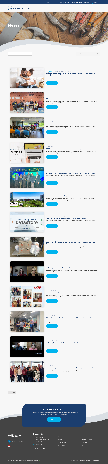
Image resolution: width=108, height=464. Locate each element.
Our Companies (61, 442)
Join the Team (51, 2)
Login (95, 2)
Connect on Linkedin (17, 441)
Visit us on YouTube (17, 446)
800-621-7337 (38, 444)
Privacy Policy (74, 460)
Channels (60, 439)
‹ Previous (12, 392)
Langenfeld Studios (63, 2)
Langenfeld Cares (77, 2)
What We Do (60, 437)
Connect (86, 2)
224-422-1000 (38, 442)
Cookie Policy (95, 460)
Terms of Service (85, 460)
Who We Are (60, 434)
